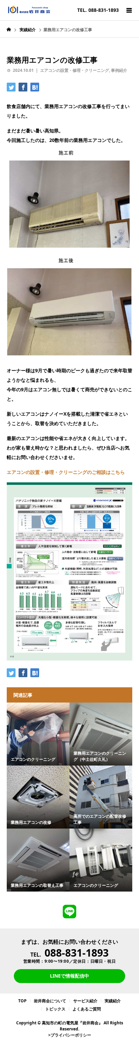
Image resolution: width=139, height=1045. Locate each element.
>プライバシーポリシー (69, 1035)
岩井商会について (50, 1001)
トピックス (55, 1009)
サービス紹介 (85, 1001)
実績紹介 (113, 1001)
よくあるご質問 (87, 1009)
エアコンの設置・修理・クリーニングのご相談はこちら (66, 472)
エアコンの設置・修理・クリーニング (74, 70)
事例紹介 (119, 70)
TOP (22, 1001)
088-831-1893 (77, 953)
